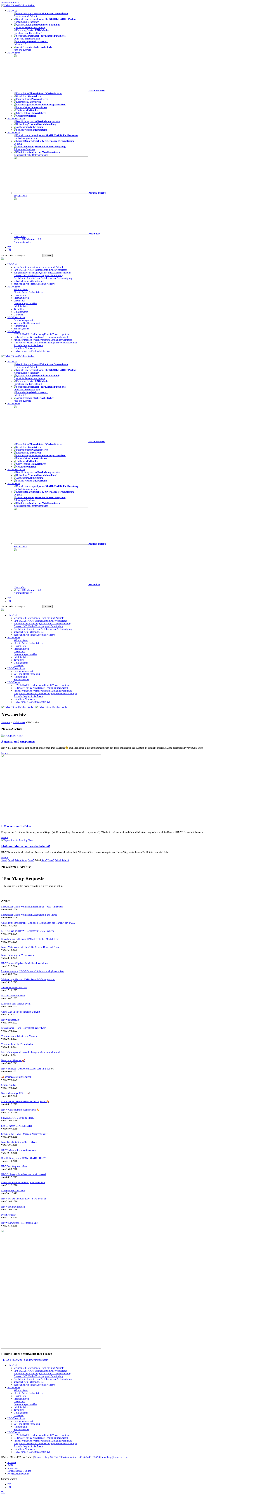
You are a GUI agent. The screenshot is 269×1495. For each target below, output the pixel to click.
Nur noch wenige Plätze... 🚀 (16, 1093)
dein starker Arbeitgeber (34, 283)
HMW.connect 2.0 (32, 351)
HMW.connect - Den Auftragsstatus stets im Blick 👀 (27, 1068)
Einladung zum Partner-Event (15, 1003)
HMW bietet (13, 132)
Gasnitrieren (20, 295)
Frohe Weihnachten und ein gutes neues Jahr (23, 1182)
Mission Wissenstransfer (13, 995)
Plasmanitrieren (21, 297)
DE (9, 247)
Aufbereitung (20, 325)
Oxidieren (19, 314)
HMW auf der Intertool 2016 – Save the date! (23, 1198)
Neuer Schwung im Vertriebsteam (17, 955)
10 (65, 860)
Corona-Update (9, 1085)
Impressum (12, 1468)
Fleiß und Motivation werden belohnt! (25, 846)
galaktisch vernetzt (29, 281)
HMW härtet (13, 52)
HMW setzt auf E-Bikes (16, 826)
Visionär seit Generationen (39, 267)
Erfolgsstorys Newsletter (13, 1190)
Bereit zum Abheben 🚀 (13, 1060)
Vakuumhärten (21, 289)
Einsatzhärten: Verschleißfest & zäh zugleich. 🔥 (25, 1101)
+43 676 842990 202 (11, 1359)
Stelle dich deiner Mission (14, 987)
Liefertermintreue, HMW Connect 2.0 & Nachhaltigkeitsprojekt (32, 971)
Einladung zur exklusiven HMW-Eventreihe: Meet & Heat (30, 939)
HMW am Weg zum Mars (14, 1166)
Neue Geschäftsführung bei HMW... (19, 1142)
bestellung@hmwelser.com (114, 1457)
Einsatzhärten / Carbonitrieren (28, 292)
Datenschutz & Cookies (19, 1471)
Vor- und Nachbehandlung (27, 323)
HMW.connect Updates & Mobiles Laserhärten (24, 963)
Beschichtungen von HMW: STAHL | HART (23, 1158)
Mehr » (4, 753)
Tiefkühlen (19, 309)
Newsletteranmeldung (18, 1473)
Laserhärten (19, 300)
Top (3, 1492)
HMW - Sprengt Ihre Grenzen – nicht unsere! (23, 1174)
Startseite (5, 722)
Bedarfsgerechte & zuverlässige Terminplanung (41, 337)
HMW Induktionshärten (13, 1206)
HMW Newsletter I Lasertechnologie (19, 1223)
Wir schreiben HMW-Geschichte (17, 1044)
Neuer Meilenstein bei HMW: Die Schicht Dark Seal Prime (30, 947)
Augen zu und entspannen (18, 741)
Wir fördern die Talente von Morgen (19, 1036)
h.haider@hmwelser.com (36, 1359)
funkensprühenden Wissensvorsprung (43, 339)
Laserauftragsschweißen (25, 303)
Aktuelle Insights (28, 345)
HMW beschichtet (16, 118)
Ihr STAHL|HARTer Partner (40, 269)
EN (9, 250)
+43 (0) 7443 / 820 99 (89, 1457)
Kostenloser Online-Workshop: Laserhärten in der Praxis (29, 914)
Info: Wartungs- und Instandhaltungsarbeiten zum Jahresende (31, 1052)
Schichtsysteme (21, 328)
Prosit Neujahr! (8, 1214)
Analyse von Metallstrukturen (45, 342)
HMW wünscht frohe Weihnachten (18, 1150)
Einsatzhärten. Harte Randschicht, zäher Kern (23, 1028)
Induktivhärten (21, 306)
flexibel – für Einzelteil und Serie (43, 278)
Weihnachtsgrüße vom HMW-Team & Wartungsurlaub (28, 979)
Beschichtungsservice (24, 320)
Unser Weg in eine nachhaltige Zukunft (20, 1011)
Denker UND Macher (38, 275)
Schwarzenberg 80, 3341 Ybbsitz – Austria (55, 1457)
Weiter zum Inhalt (10, 2)
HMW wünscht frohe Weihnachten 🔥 (20, 1109)
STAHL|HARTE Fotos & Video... (18, 1117)
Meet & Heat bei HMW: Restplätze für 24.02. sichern (27, 931)
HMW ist (12, 10)
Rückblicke (25, 348)
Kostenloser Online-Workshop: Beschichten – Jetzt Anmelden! (32, 906)
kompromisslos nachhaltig (42, 272)
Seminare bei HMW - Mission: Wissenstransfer (24, 1134)
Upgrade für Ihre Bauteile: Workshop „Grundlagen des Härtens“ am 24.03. (38, 922)
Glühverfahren (21, 311)
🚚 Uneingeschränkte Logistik (16, 1077)
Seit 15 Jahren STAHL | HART (16, 1126)
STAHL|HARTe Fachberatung (41, 334)
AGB (10, 1465)
